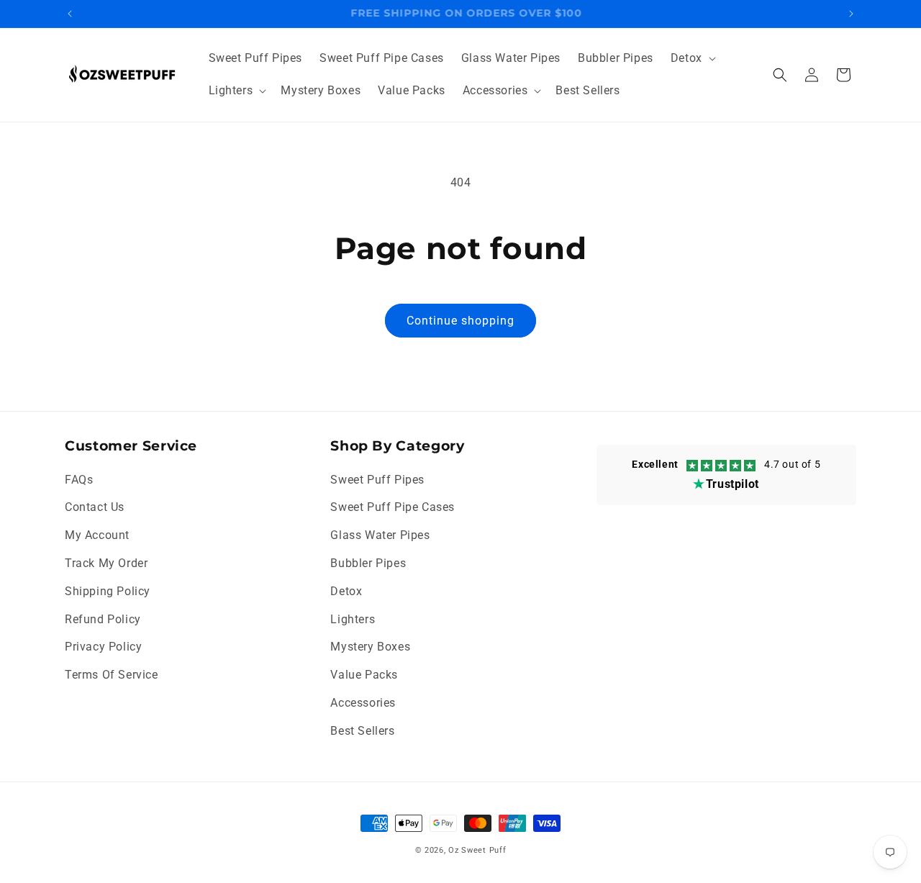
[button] (692, 58)
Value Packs (364, 675)
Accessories (363, 703)
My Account (97, 535)
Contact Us (94, 507)
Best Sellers (362, 731)
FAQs (79, 479)
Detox (346, 591)
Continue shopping (460, 320)
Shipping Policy (107, 591)
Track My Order (106, 563)
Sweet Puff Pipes (377, 479)
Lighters (352, 619)
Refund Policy (103, 619)
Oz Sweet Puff (477, 850)
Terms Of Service (111, 675)
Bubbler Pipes (368, 563)
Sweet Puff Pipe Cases (392, 507)
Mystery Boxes (370, 646)
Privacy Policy (103, 646)
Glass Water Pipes (380, 535)
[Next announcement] (851, 13)
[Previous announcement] (70, 13)
